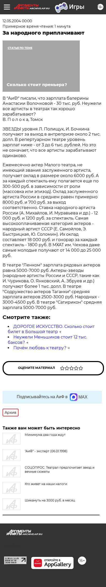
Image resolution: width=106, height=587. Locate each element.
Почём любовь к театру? (39, 347)
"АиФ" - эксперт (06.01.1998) (46, 451)
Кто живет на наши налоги (46, 484)
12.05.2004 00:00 (17, 21)
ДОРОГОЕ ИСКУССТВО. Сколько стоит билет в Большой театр (51, 329)
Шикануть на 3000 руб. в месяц (50, 500)
